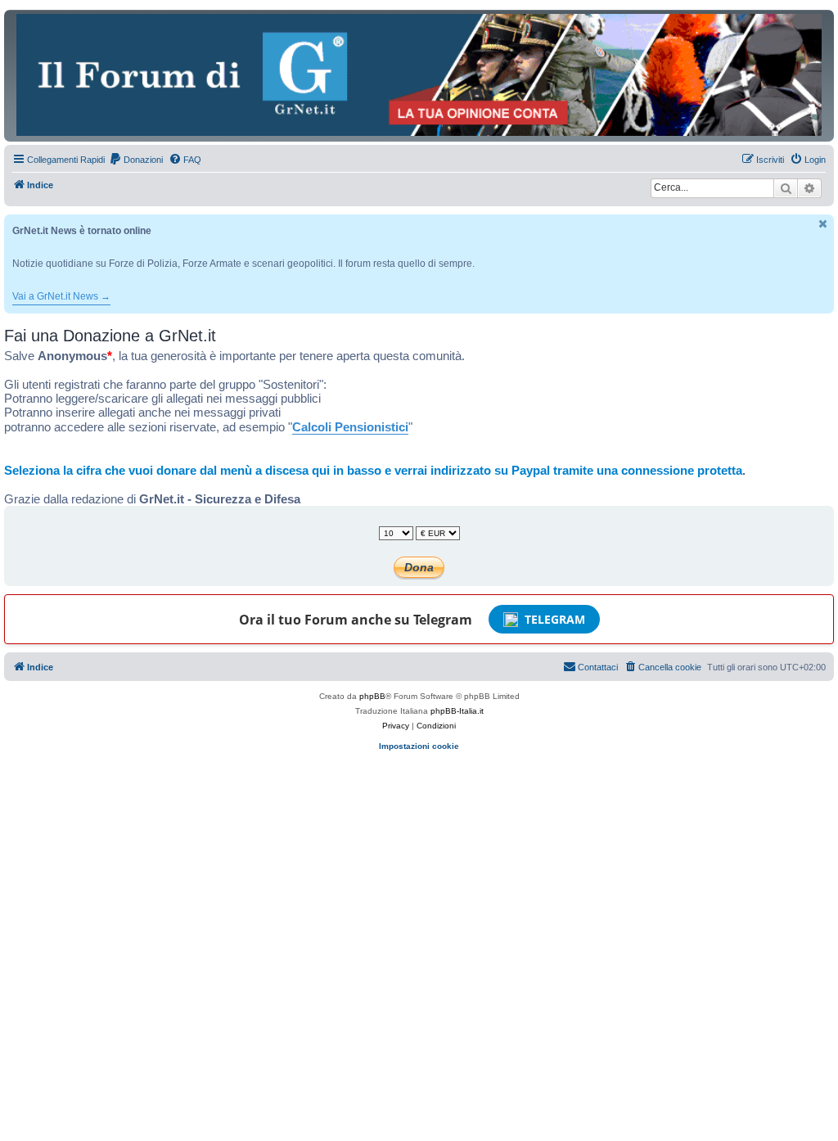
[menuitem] (136, 159)
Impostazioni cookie (419, 746)
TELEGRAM (555, 619)
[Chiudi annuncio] (823, 224)
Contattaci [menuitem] (598, 667)
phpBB (372, 696)
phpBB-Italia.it (457, 710)
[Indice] (419, 75)
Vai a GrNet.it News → (61, 296)
